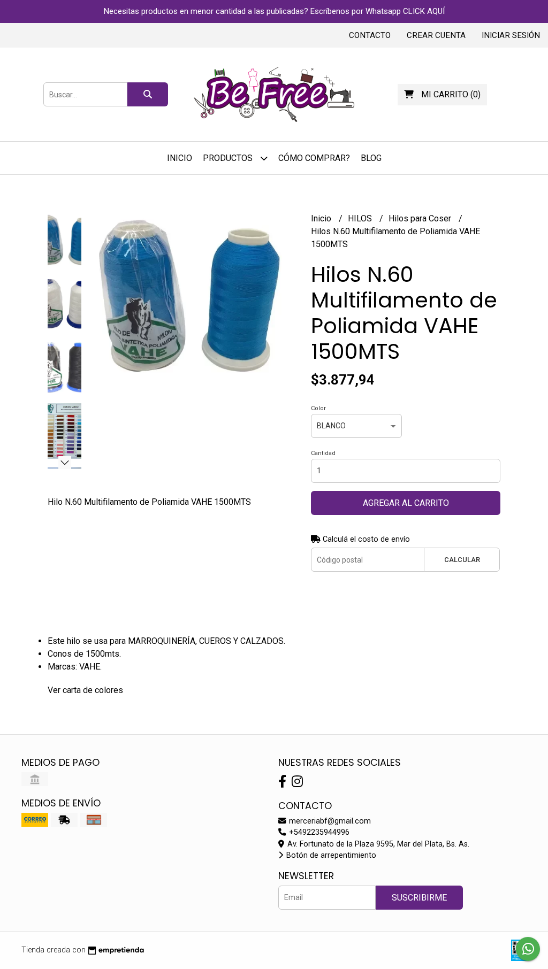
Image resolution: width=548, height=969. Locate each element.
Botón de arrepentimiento (330, 855)
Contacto (370, 35)
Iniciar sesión (511, 35)
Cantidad (323, 453)
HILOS (361, 218)
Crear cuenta (436, 35)
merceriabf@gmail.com (329, 821)
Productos (229, 158)
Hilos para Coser (421, 218)
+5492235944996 (318, 832)
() (451, 94)
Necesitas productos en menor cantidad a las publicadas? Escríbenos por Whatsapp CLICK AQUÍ (274, 11)
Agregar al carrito (406, 503)
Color (318, 408)
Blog (371, 158)
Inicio (179, 158)
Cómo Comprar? (314, 158)
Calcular (462, 560)
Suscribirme (419, 898)
